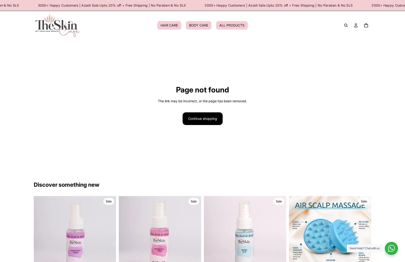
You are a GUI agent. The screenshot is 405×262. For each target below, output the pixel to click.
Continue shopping (202, 119)
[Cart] (366, 25)
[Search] (346, 25)
